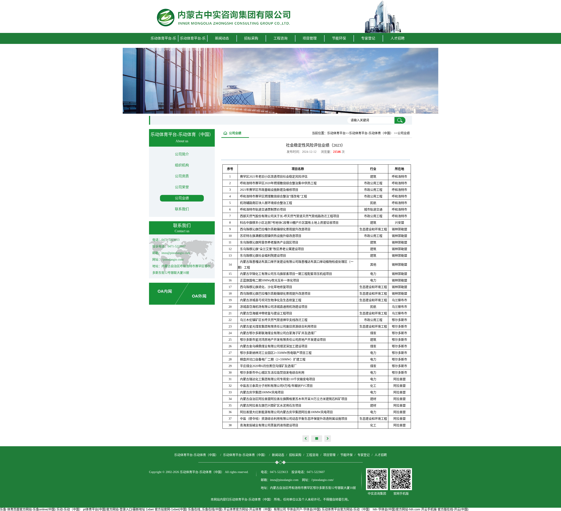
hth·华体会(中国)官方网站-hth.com (396, 509)
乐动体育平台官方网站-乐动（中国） (347, 509)
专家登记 (368, 38)
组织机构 (182, 165)
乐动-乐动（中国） (69, 509)
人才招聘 (398, 38)
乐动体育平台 (336, 133)
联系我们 (182, 209)
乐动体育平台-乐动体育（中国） (163, 43)
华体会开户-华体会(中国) (304, 509)
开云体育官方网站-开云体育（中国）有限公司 (255, 509)
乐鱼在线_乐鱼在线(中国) (205, 509)
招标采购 (295, 455)
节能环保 (346, 455)
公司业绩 (182, 198)
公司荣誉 (182, 187)
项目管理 (329, 455)
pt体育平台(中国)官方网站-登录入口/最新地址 (114, 509)
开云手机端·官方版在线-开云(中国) (445, 509)
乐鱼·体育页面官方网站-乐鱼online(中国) (28, 509)
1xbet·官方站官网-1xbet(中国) (166, 509)
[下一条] (327, 438)
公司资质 (182, 176)
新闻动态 (278, 455)
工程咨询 (312, 455)
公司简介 (182, 154)
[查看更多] (316, 438)
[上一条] (305, 438)
